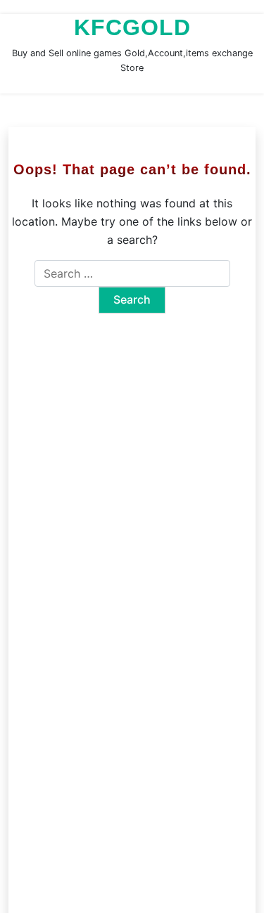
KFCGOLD (132, 27)
